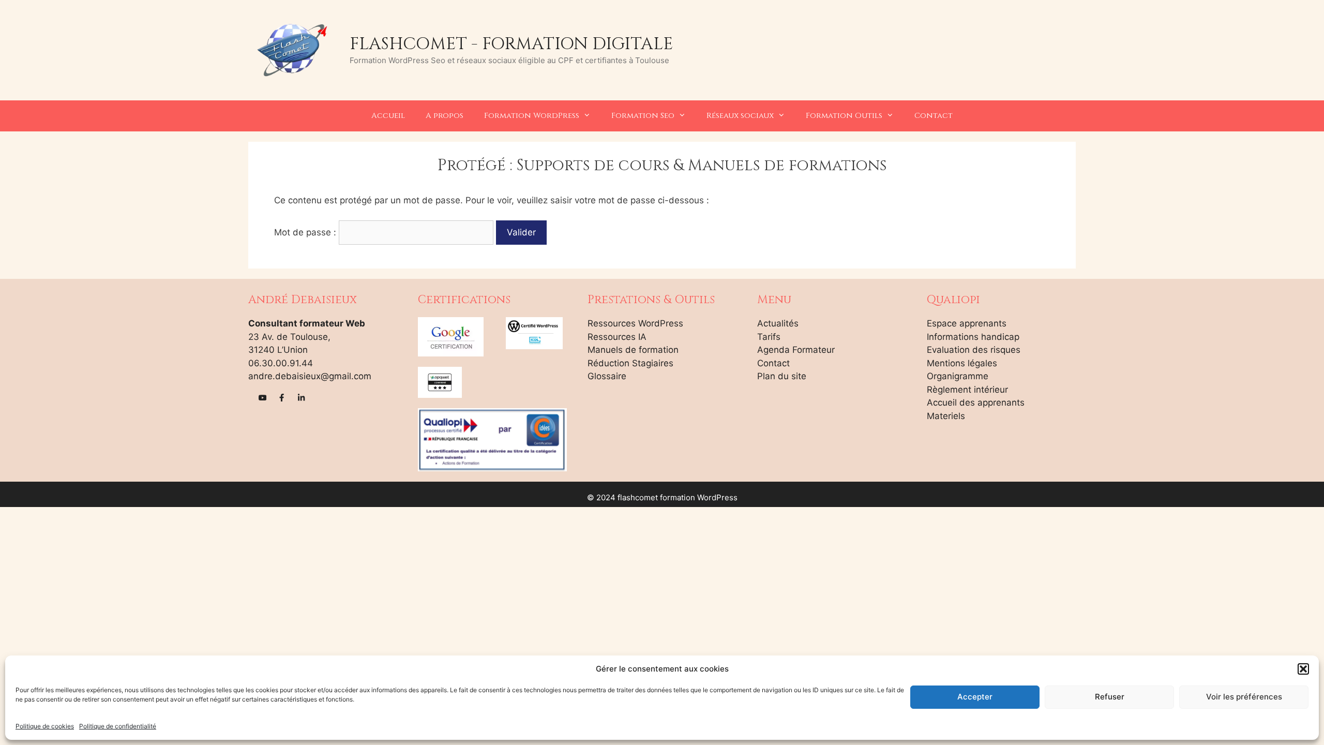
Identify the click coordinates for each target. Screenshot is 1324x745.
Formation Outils (844, 115)
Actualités (778, 323)
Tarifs (768, 337)
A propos (444, 115)
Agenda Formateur (796, 350)
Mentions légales (962, 363)
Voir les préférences (1244, 697)
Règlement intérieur (967, 389)
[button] (1303, 669)
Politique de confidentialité (117, 726)
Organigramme (957, 376)
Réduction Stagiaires (630, 363)
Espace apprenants (966, 323)
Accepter (974, 697)
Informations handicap (973, 337)
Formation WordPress (531, 115)
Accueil (388, 115)
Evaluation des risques (973, 350)
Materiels (946, 416)
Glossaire (607, 376)
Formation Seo (642, 115)
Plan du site (781, 376)
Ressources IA (617, 337)
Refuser (1109, 697)
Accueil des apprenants (976, 402)
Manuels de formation (633, 350)
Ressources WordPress (635, 323)
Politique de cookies (45, 726)
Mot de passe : (306, 232)
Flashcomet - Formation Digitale (511, 44)
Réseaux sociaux (740, 115)
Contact (933, 115)
